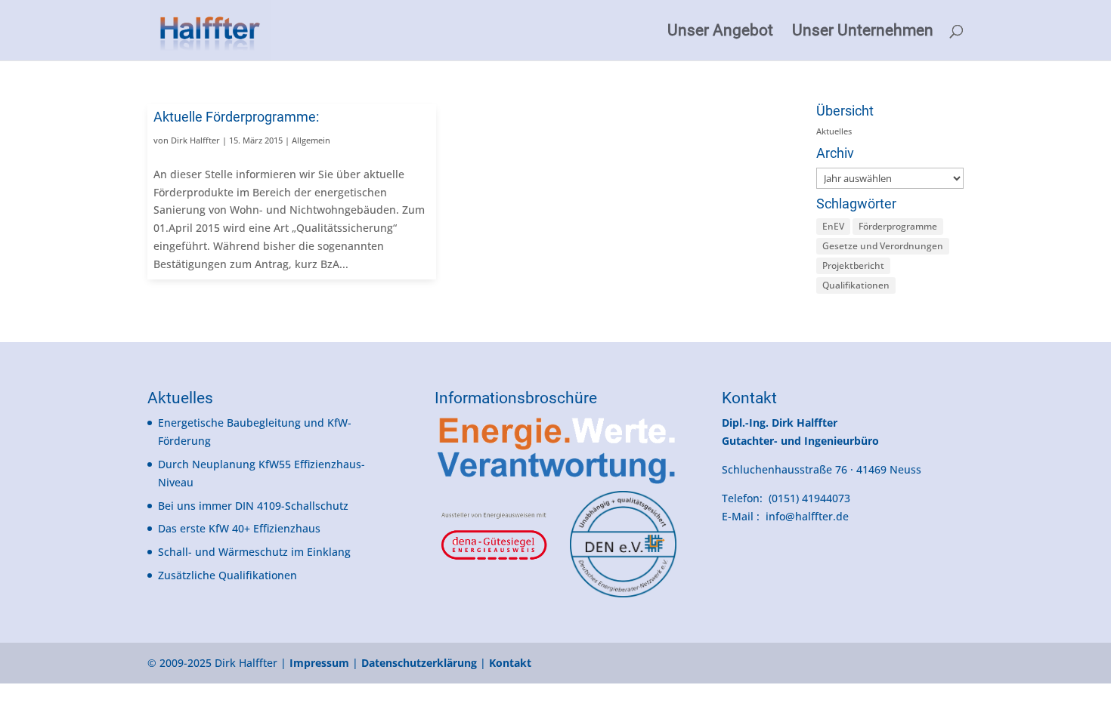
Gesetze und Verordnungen (882, 245)
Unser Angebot (720, 32)
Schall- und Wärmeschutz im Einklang (254, 552)
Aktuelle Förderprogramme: (236, 117)
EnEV (833, 226)
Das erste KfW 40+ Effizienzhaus (239, 528)
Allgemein (311, 140)
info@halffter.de (807, 516)
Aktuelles (834, 131)
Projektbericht (853, 265)
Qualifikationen (856, 285)
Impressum (319, 663)
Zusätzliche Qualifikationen (227, 575)
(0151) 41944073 (809, 498)
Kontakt (749, 398)
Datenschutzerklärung (419, 663)
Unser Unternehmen (862, 32)
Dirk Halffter (195, 140)
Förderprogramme (898, 226)
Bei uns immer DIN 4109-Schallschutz (253, 505)
